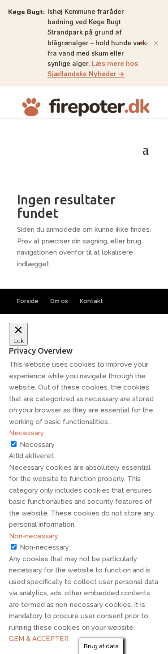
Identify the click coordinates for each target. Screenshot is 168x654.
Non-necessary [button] (33, 536)
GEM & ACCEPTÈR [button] (39, 639)
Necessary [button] (26, 433)
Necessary (37, 445)
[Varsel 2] (146, 42)
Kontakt (91, 301)
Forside (28, 301)
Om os (59, 301)
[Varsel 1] (141, 42)
